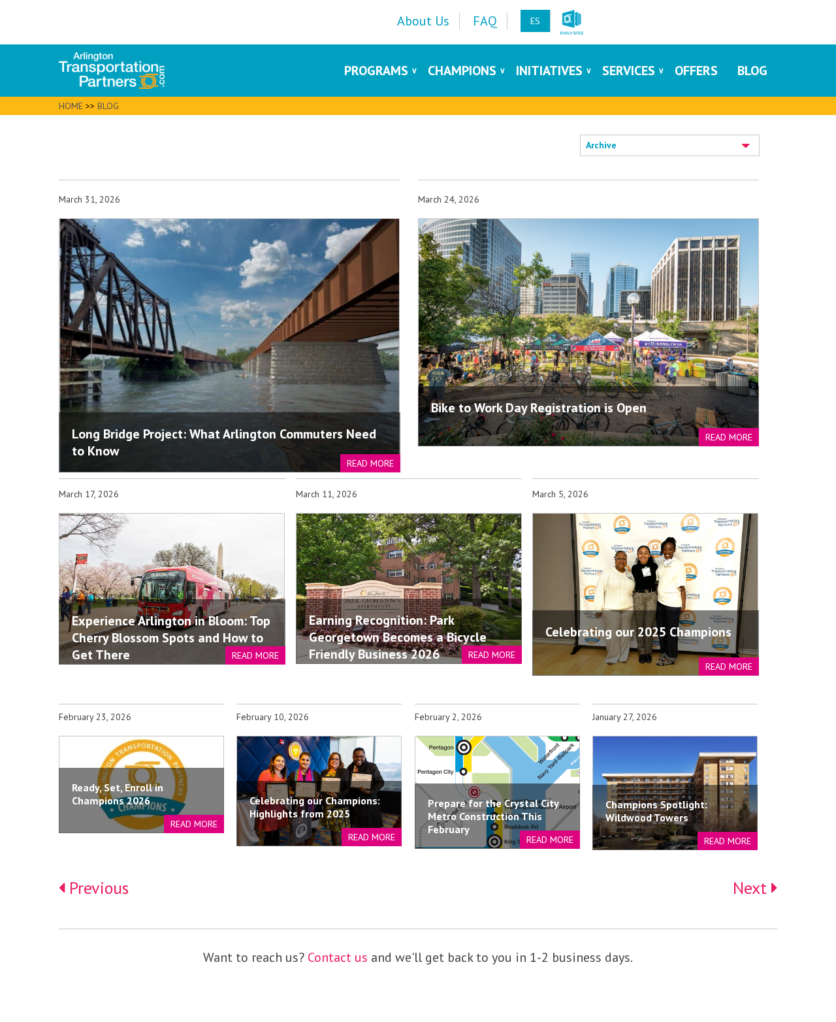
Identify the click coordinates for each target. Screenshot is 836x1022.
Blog (108, 106)
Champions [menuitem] (462, 70)
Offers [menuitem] (696, 70)
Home (71, 106)
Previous (97, 887)
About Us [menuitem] (423, 20)
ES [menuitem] (535, 21)
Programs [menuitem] (376, 70)
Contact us (338, 957)
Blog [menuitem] (752, 70)
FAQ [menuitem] (485, 20)
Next (752, 887)
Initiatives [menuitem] (549, 70)
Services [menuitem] (628, 70)
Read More (370, 463)
